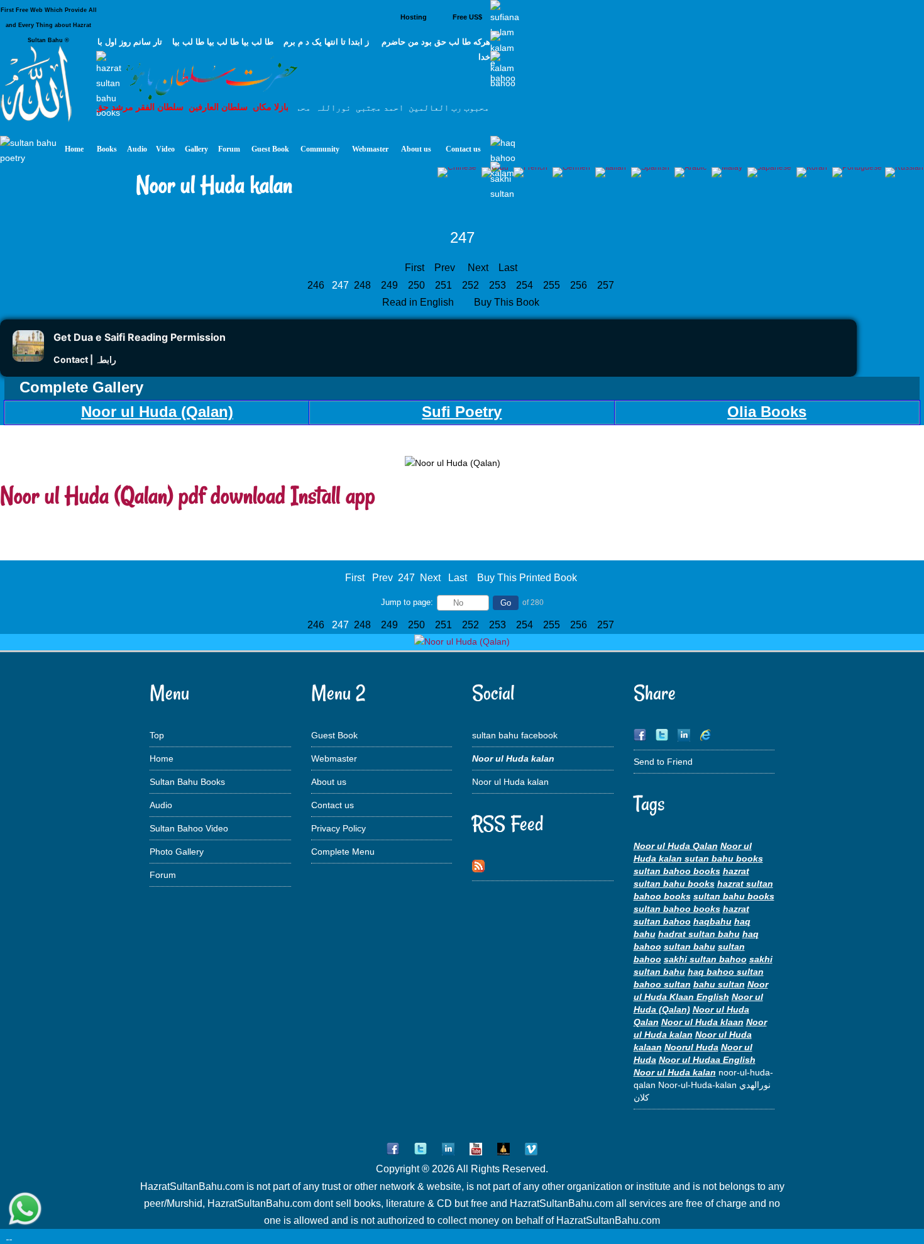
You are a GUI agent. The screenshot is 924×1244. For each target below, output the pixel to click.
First (414, 267)
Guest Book (334, 735)
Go (505, 603)
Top (157, 735)
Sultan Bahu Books (187, 782)
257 (607, 285)
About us (328, 782)
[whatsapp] (25, 1210)
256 (580, 285)
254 (526, 285)
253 (499, 285)
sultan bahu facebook (515, 735)
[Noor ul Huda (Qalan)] (462, 641)
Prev (445, 267)
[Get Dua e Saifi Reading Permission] (28, 358)
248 (363, 285)
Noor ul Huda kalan (510, 782)
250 (417, 285)
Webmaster (334, 758)
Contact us (332, 805)
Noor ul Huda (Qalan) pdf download (142, 495)
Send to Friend (663, 762)
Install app (333, 495)
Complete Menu (343, 852)
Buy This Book (507, 302)
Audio (161, 805)
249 (390, 285)
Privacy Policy (338, 828)
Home (161, 758)
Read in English (419, 302)
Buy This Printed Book (527, 577)
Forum (163, 875)
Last (508, 267)
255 (553, 285)
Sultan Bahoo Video (189, 828)
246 (317, 285)
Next (478, 267)
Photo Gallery (177, 852)
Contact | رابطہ (84, 359)
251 (444, 285)
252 (471, 285)
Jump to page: (407, 602)
